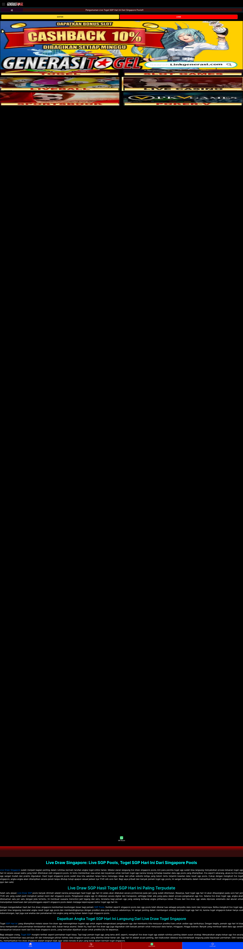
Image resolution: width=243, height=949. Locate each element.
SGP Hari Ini (11, 923)
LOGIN (178, 17)
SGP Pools (99, 907)
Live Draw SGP (24, 893)
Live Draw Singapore (10, 870)
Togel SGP (26, 934)
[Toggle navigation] (3, 4)
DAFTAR (60, 17)
